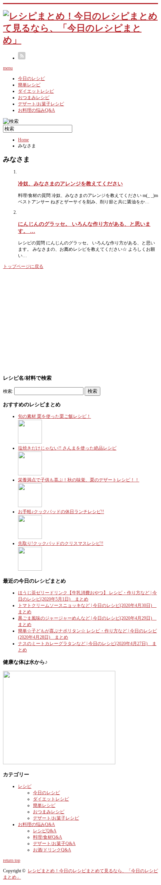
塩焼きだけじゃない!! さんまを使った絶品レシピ (67, 448)
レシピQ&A (45, 830)
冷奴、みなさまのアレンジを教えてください (70, 183)
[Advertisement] (59, 321)
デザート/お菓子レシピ (41, 104)
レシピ (24, 786)
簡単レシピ (29, 84)
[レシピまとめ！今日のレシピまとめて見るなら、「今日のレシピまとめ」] (80, 40)
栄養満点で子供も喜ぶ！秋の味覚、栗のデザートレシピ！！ (78, 479)
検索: (8, 391)
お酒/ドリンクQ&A (52, 849)
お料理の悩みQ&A (36, 110)
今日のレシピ (31, 78)
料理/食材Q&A (47, 837)
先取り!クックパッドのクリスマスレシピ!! (60, 543)
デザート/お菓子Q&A (54, 843)
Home (23, 139)
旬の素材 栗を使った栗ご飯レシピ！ (54, 416)
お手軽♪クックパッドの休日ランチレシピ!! (61, 511)
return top (11, 860)
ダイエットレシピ (36, 91)
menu (8, 68)
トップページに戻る (23, 266)
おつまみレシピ (33, 97)
